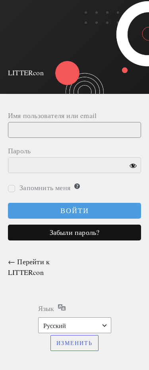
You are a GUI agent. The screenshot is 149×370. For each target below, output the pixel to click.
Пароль (19, 150)
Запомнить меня (44, 187)
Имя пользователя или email (52, 115)
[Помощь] (77, 186)
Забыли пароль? (75, 232)
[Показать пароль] (133, 165)
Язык (46, 308)
